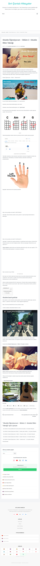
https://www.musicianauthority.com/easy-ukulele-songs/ (13, 304)
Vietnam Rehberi (5, 535)
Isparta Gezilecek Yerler (8, 414)
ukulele (7, 32)
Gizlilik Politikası (20, 526)
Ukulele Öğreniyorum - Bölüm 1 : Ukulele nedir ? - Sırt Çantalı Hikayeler (21, 439)
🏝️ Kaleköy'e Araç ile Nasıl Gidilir (8, 476)
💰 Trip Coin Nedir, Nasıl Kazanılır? (8, 485)
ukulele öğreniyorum (15, 410)
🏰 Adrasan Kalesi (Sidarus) (7, 488)
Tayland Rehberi (5, 538)
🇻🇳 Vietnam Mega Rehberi (7, 482)
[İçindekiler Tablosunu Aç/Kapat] (10, 289)
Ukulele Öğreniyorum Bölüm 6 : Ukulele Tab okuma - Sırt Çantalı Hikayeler (21, 436)
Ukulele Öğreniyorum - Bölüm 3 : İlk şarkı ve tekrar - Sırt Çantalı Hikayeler (21, 434)
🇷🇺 (29, 549)
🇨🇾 (29, 551)
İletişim (20, 523)
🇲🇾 (10, 551)
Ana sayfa (3, 32)
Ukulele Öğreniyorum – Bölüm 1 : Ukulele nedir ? (11, 77)
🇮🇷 (4, 554)
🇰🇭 (10, 549)
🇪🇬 (36, 549)
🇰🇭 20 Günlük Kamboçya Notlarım (8, 491)
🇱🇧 (16, 551)
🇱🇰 (4, 549)
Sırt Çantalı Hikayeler (20, 3)
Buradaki (21, 337)
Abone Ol (20, 469)
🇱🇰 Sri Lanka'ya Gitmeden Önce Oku (9, 479)
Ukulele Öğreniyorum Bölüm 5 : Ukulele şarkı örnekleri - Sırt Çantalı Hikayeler (22, 431)
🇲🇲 (16, 549)
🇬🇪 (36, 551)
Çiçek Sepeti (22, 107)
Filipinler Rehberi (5, 541)
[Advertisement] (20, 23)
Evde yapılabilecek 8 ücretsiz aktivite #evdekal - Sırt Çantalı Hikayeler (21, 428)
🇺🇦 (10, 554)
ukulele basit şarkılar (25, 408)
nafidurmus (18, 46)
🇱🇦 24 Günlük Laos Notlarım (7, 494)
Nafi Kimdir (20, 521)
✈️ (23, 554)
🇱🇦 (23, 549)
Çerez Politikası (20, 528)
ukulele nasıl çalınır (6, 410)
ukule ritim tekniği (16, 408)
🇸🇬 (23, 551)
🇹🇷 (16, 554)
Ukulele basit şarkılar (8, 291)
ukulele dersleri (33, 408)
